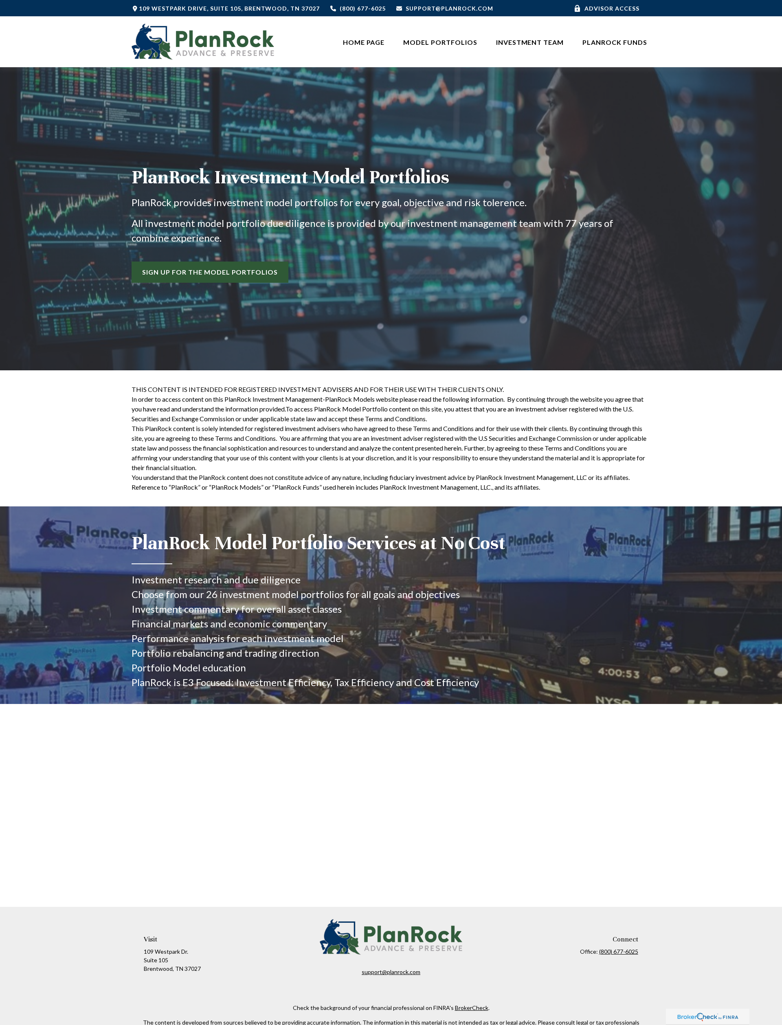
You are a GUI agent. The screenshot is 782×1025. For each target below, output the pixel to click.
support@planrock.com (449, 8)
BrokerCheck (471, 1007)
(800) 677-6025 (362, 8)
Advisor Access (611, 8)
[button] (364, 41)
